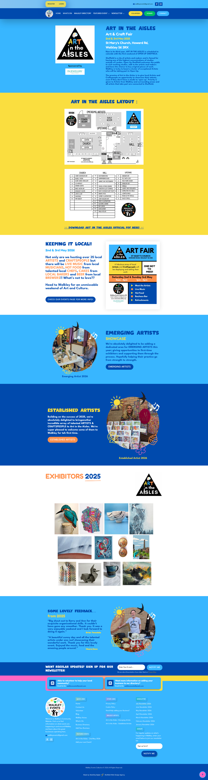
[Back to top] (202, 774)
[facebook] (156, 4)
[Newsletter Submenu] (123, 13)
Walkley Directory (82, 13)
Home (58, 13)
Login (61, 4)
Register (51, 4)
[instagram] (160, 4)
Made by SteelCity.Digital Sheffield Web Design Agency (104, 775)
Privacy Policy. (152, 672)
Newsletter (117, 13)
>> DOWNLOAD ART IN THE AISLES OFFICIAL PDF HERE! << (104, 227)
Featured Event (100, 13)
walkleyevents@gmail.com (76, 686)
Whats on (67, 13)
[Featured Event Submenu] (108, 13)
